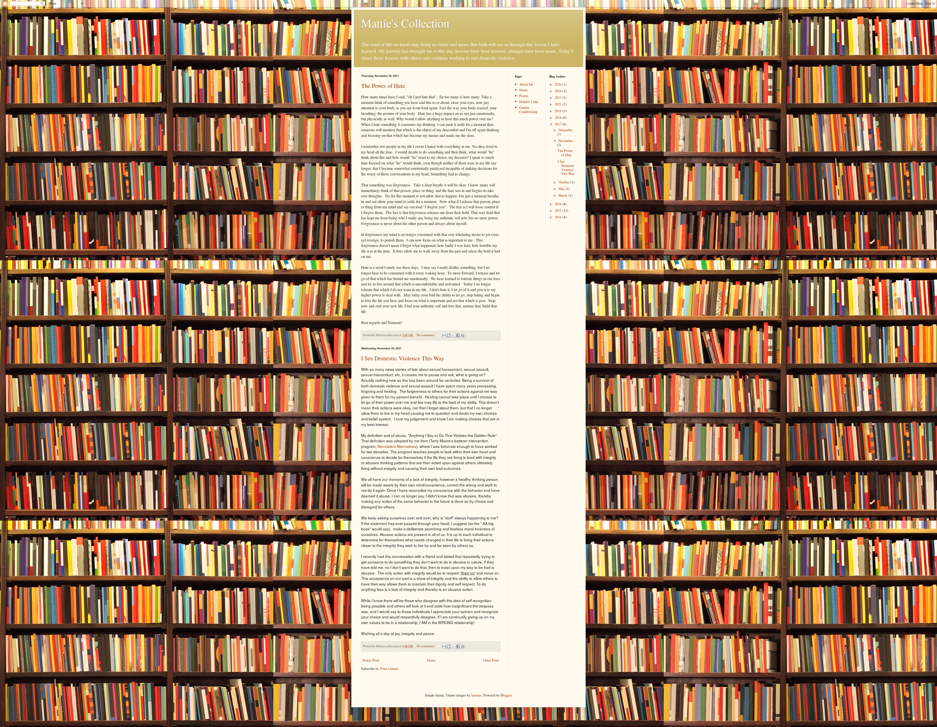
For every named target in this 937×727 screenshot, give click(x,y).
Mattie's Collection (405, 23)
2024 (558, 91)
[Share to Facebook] (458, 335)
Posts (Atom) (389, 668)
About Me (526, 84)
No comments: (426, 335)
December (565, 130)
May (562, 188)
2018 (558, 117)
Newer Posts (370, 660)
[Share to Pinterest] (462, 335)
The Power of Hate (383, 86)
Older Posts (491, 660)
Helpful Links (529, 101)
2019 (558, 111)
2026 (558, 84)
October (564, 182)
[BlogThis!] (448, 335)
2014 (558, 217)
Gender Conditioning (528, 109)
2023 (558, 97)
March (563, 195)
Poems (523, 95)
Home (431, 660)
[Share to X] (453, 335)
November (566, 140)
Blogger (506, 695)
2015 (558, 210)
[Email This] (444, 335)
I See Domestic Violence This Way (402, 358)
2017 (558, 124)
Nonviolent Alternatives (396, 446)
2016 (558, 204)
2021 (558, 104)
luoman (476, 695)
